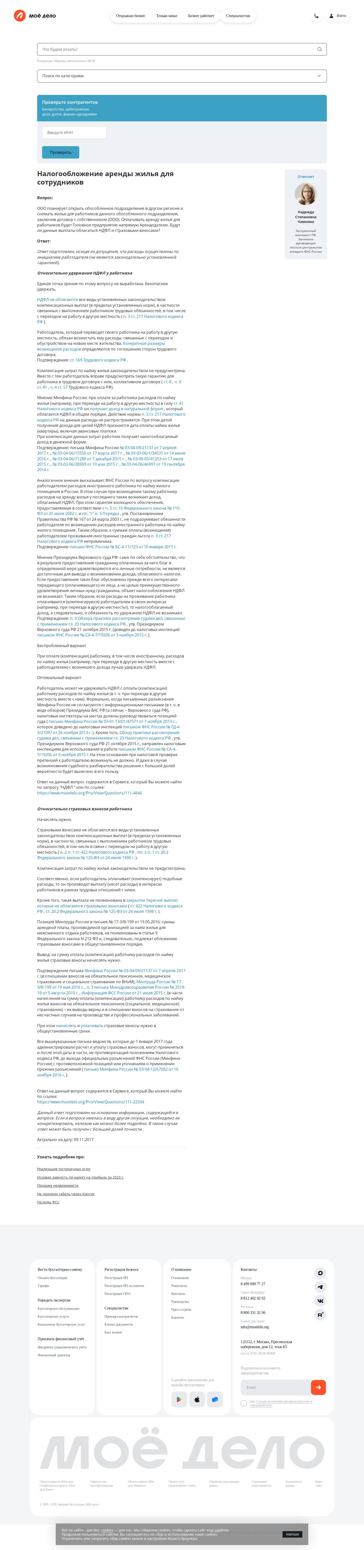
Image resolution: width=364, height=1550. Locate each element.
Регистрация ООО (117, 1294)
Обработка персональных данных (224, 1483)
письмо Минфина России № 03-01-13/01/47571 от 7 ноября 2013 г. (112, 721)
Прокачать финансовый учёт (61, 1339)
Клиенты (177, 1317)
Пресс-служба (181, 1309)
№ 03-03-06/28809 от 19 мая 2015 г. (86, 464)
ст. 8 (168, 381)
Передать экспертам (54, 1300)
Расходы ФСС (48, 1202)
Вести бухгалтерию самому (60, 1269)
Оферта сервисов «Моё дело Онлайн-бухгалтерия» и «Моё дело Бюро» (57, 1485)
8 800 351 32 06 (253, 1312)
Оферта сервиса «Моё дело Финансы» (141, 1483)
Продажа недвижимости (57, 1185)
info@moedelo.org (255, 1327)
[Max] (320, 1273)
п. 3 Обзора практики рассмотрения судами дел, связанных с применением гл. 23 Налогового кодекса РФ (111, 621)
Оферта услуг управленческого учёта (181, 1483)
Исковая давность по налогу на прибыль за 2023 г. (80, 1177)
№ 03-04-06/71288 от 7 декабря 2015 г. (89, 459)
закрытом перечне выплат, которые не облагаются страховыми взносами (107, 902)
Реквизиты (179, 1286)
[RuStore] (215, 1399)
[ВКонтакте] (320, 1301)
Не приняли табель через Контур (66, 1194)
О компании (181, 1269)
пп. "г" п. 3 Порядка (101, 513)
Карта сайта (318, 1483)
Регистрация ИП (116, 1278)
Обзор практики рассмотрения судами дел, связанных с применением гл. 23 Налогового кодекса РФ (108, 735)
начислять (66, 1025)
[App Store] (197, 1399)
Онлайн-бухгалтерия (52, 1278)
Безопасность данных (293, 1483)
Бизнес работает (201, 16)
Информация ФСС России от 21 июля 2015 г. (124, 993)
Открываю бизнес (130, 16)
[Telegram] (320, 1287)
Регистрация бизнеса (121, 1269)
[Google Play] (179, 1399)
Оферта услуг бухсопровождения (101, 1483)
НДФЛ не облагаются (58, 299)
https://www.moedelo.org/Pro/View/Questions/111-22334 (90, 1102)
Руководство (180, 1302)
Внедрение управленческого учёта (62, 1347)
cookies (107, 1530)
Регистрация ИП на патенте (124, 1286)
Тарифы (43, 1286)
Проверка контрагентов (121, 1316)
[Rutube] (320, 1315)
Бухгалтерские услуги (53, 1316)
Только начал (166, 16)
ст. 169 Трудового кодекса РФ (98, 360)
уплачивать (92, 1025)
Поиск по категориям (63, 76)
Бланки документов (118, 1324)
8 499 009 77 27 (253, 1284)
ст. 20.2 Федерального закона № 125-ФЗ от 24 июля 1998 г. (102, 911)
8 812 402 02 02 (253, 1298)
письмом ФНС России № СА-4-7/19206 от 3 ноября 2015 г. (92, 635)
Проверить (60, 152)
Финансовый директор (54, 1355)
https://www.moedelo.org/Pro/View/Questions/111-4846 (89, 793)
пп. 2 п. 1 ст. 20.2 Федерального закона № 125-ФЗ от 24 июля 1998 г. (102, 854)
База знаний (113, 1332)
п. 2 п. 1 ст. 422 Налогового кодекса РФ (97, 852)
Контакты (178, 1294)
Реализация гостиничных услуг (64, 1169)
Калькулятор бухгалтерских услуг (61, 1324)
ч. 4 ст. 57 (59, 387)
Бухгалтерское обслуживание (58, 1308)
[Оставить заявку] (316, 16)
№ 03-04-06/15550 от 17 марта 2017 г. (88, 453)
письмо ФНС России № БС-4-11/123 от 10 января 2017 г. (123, 546)
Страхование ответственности (261, 1483)
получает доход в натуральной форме (127, 408)
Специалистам (238, 16)
